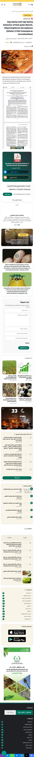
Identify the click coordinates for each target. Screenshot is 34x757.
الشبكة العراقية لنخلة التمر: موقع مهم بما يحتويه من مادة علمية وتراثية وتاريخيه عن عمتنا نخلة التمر (13, 463)
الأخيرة (25, 538)
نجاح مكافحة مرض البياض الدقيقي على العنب (13, 497)
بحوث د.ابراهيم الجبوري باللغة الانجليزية (18, 186)
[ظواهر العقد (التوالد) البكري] (27, 519)
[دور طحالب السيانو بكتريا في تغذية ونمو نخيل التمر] (26, 580)
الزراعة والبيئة (28, 619)
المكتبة (29, 611)
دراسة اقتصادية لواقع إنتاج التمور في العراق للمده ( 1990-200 (25, 377)
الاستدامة (28, 593)
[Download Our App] (17, 635)
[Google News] (17, 200)
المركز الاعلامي (27, 603)
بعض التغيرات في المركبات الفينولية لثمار (12, 504)
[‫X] (17, 225)
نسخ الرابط (7, 194)
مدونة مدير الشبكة (26, 598)
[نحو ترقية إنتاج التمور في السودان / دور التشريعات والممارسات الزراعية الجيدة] (27, 456)
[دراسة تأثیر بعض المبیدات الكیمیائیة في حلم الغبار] (25, 390)
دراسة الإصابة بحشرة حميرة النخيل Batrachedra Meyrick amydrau (9, 399)
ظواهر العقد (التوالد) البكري (14, 517)
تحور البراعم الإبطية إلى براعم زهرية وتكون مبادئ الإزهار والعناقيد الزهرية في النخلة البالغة (12, 544)
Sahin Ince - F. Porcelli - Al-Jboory (19, 189)
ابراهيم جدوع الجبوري (11, 39)
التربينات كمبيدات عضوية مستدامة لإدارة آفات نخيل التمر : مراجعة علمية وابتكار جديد (12, 439)
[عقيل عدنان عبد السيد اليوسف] (27, 471)
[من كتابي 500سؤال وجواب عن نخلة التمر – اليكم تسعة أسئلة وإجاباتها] (26, 566)
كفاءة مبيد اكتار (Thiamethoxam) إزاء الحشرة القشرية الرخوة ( (10, 377)
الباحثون (29, 606)
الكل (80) (17, 478)
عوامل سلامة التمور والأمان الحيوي (12, 571)
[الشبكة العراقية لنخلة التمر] (17, 4)
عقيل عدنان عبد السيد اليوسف (14, 469)
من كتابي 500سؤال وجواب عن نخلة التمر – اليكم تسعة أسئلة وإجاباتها (12, 565)
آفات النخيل (28, 608)
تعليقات (9, 538)
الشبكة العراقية (27, 595)
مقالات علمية (27, 616)
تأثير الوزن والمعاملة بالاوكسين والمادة (14, 511)
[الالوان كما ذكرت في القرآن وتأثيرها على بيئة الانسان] (27, 491)
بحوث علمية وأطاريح (22, 11)
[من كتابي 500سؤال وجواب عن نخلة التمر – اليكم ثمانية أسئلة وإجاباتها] (26, 559)
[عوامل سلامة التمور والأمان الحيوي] (26, 573)
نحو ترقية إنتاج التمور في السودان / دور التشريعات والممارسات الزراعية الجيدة (13, 455)
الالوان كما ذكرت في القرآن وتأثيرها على (13, 490)
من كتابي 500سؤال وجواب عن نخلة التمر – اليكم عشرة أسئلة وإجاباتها (12, 551)
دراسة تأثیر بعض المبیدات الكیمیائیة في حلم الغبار (25, 399)
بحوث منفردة (15, 11)
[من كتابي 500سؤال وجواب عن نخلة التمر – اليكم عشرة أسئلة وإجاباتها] (26, 552)
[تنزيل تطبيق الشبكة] (4, 753)
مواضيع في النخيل (26, 601)
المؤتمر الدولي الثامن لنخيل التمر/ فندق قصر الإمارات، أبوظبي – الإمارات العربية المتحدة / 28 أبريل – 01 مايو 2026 (12, 447)
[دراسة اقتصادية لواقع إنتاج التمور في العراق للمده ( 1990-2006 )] (25, 367)
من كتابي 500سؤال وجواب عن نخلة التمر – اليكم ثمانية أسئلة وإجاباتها (12, 558)
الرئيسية (30, 11)
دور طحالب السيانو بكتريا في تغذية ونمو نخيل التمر (12, 579)
